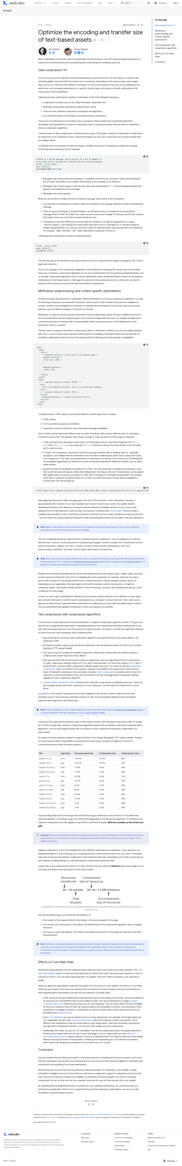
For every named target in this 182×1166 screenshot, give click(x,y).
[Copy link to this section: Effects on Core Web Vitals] (76, 962)
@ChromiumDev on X (156, 1138)
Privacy (13, 1161)
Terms (5, 1161)
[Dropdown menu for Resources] (45, 2)
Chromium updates (122, 1141)
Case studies (119, 1145)
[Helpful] (138, 25)
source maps (115, 511)
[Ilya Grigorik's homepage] (53, 53)
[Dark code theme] (144, 156)
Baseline (68, 3)
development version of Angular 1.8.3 (88, 562)
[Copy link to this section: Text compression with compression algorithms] (103, 614)
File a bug (85, 1138)
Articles (7, 10)
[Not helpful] (142, 25)
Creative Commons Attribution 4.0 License (104, 1115)
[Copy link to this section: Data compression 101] (69, 70)
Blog (100, 3)
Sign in (176, 3)
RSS (149, 1149)
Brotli (48, 693)
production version (133, 562)
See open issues (87, 1141)
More (110, 3)
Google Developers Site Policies (83, 1117)
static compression (105, 672)
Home (40, 25)
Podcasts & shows (121, 1149)
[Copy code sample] (147, 156)
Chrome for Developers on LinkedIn (161, 1145)
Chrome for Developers (124, 1138)
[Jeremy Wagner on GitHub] (75, 53)
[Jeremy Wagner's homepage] (82, 53)
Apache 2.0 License (48, 1117)
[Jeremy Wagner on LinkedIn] (78, 53)
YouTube (151, 1141)
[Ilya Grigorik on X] (50, 53)
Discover (55, 3)
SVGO (86, 530)
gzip (40, 693)
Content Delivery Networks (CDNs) (59, 682)
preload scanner (64, 1013)
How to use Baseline (84, 3)
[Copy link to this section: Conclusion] (55, 1049)
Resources (38, 3)
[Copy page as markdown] (102, 40)
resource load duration (81, 1020)
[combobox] (131, 3)
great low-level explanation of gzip (129, 710)
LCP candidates (56, 1017)
